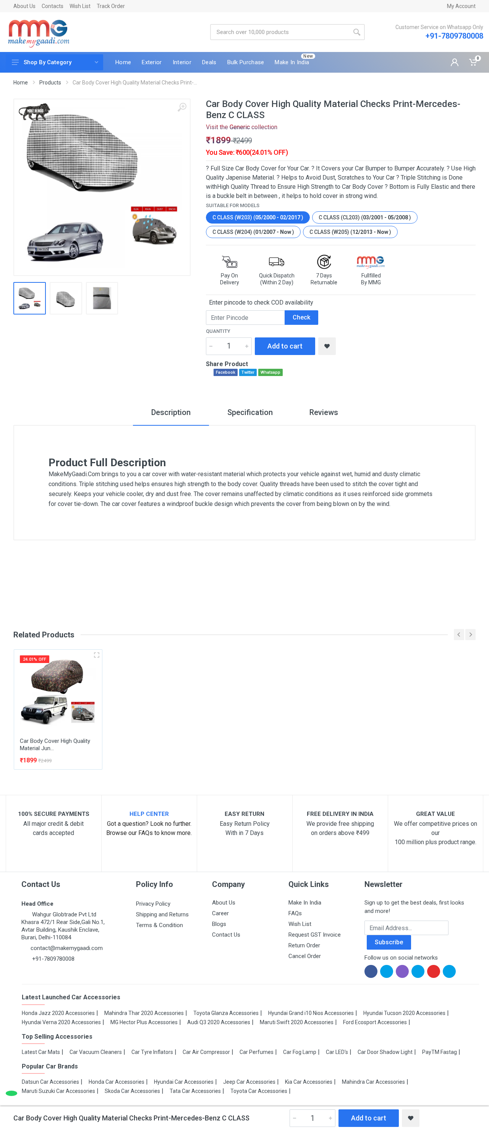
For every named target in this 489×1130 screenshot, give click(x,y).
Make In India (304, 902)
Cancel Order (304, 956)
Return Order (304, 945)
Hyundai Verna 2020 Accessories (61, 1022)
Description (171, 412)
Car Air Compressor (206, 1052)
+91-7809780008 (454, 36)
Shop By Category (47, 62)
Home (20, 82)
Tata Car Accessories (195, 1091)
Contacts (52, 6)
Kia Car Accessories (308, 1082)
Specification (250, 412)
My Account (461, 6)
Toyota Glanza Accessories (226, 1013)
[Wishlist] (327, 346)
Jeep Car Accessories (249, 1082)
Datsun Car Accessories (50, 1082)
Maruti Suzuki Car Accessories (58, 1091)
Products (50, 82)
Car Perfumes (257, 1052)
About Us (24, 6)
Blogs (219, 924)
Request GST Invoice (314, 934)
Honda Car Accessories (116, 1082)
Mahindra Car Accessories (373, 1082)
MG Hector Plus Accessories (144, 1022)
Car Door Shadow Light (385, 1052)
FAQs (295, 913)
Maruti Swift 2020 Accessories (297, 1022)
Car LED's (337, 1052)
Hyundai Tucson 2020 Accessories (404, 1013)
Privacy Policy (153, 903)
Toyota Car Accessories (258, 1091)
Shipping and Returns (162, 914)
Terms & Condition (159, 925)
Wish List (80, 6)
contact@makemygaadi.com (67, 948)
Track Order (111, 6)
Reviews (323, 412)
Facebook (225, 372)
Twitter (247, 372)
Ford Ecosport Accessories (375, 1022)
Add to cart (285, 346)
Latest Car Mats (41, 1052)
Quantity (218, 331)
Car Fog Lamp (299, 1052)
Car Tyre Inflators (152, 1052)
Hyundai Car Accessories (184, 1082)
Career (220, 913)
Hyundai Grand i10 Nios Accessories (311, 1013)
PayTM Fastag (439, 1052)
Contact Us (226, 934)
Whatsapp (270, 372)
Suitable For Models (232, 205)
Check (301, 317)
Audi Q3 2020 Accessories (218, 1022)
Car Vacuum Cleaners (96, 1052)
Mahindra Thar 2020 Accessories (144, 1013)
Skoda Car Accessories (132, 1091)
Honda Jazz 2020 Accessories (58, 1013)
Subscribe (389, 942)
